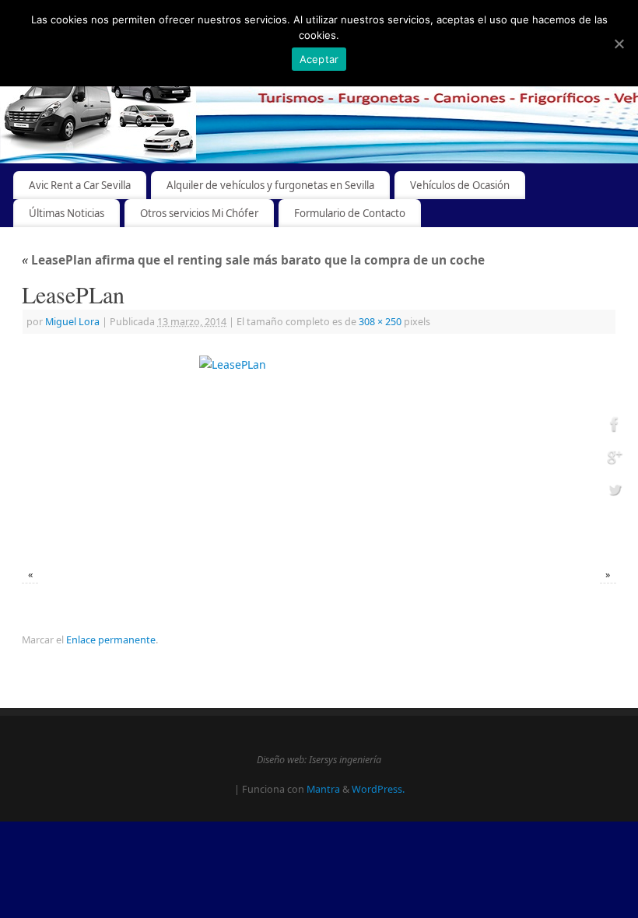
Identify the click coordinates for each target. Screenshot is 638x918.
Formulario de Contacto (349, 213)
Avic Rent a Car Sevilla (80, 185)
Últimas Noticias (66, 213)
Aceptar (319, 59)
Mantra (323, 789)
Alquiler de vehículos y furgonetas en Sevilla (270, 185)
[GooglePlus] (614, 459)
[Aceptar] (618, 43)
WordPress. (378, 789)
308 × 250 (380, 321)
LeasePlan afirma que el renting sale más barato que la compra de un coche (253, 260)
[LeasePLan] (319, 453)
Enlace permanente (111, 639)
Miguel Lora (72, 321)
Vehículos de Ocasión (460, 185)
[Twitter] (614, 491)
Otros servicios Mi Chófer (199, 213)
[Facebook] (614, 426)
